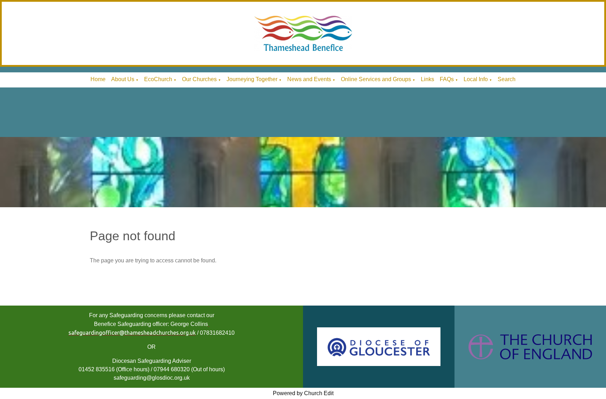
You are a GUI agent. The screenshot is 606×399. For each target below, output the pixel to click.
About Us (122, 79)
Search (507, 79)
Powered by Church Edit (303, 393)
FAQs (447, 79)
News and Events (309, 79)
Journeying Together (252, 79)
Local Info (476, 79)
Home (98, 79)
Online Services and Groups (376, 79)
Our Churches (199, 79)
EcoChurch (158, 79)
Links (427, 79)
